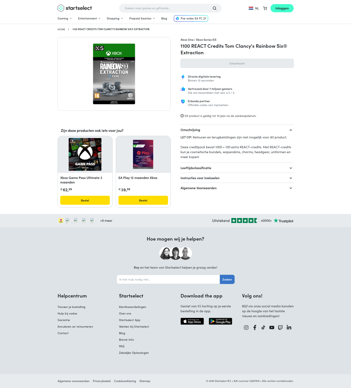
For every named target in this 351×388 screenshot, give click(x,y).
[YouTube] (272, 327)
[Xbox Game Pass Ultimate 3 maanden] (85, 154)
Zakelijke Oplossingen (134, 353)
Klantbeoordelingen (132, 307)
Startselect (131, 295)
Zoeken (227, 279)
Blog (164, 18)
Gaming (63, 18)
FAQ (122, 346)
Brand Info (126, 340)
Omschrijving (190, 129)
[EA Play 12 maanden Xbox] (143, 154)
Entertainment (87, 18)
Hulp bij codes (67, 313)
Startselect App (130, 320)
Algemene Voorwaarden (199, 188)
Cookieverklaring (125, 381)
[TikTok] (263, 327)
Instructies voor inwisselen (200, 177)
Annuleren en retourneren (75, 326)
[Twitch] (280, 327)
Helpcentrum (72, 295)
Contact (63, 333)
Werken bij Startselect (134, 326)
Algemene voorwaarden (74, 381)
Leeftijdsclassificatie (196, 167)
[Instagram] (246, 327)
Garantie (64, 320)
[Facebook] (255, 327)
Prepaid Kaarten (140, 18)
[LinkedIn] (289, 327)
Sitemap (144, 381)
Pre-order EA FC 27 (193, 18)
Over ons (125, 313)
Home (61, 29)
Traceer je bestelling (72, 307)
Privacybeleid (102, 381)
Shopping (113, 18)
